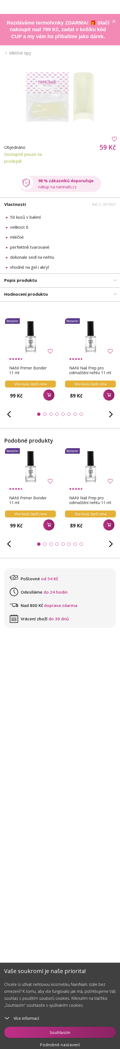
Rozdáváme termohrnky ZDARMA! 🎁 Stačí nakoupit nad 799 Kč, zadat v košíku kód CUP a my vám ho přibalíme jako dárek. (58, 29)
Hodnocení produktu (26, 294)
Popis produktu (20, 280)
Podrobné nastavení (60, 1044)
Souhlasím (60, 1032)
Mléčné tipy (20, 52)
